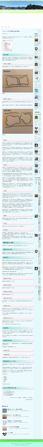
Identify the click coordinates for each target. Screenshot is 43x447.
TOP (10, 0)
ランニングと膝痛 (24, 0)
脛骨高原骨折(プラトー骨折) (8, 49)
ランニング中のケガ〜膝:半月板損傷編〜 (13, 426)
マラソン (26, 397)
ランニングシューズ (33, 0)
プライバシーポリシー (38, 0)
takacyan (31, 399)
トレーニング (28, 0)
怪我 (29, 397)
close (9, 40)
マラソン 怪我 (7, 26)
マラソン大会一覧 (14, 0)
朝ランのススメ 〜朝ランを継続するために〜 (14, 415)
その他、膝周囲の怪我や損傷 (8, 50)
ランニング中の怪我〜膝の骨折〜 (8, 395)
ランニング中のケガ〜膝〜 (7, 390)
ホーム (3, 26)
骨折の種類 (5, 42)
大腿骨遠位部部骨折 (7, 48)
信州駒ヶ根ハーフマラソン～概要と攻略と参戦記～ (15, 409)
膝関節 (31, 397)
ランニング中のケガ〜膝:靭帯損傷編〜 (9, 394)
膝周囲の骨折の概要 (7, 44)
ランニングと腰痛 (19, 0)
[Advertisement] (21, 19)
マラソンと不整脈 (10, 432)
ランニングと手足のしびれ (39, 85)
